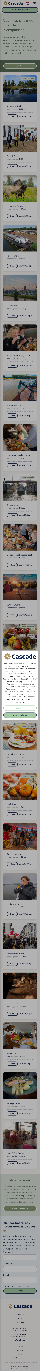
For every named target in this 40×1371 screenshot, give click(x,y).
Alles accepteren (20, 715)
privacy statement (26, 699)
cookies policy (22, 687)
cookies (17, 676)
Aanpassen (20, 708)
